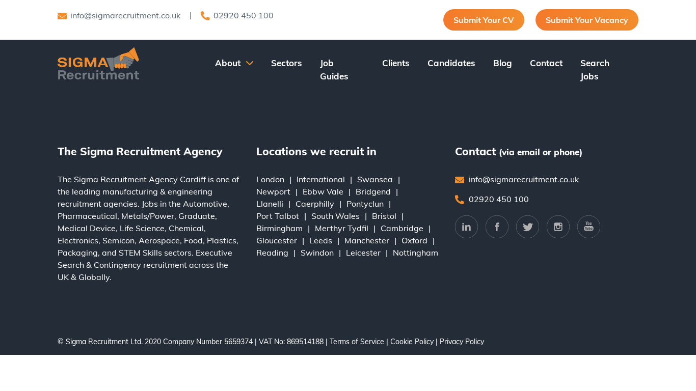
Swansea (375, 179)
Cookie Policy (412, 341)
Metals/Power (147, 216)
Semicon (118, 240)
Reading (272, 252)
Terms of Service (357, 341)
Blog (502, 63)
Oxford (414, 240)
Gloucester (276, 240)
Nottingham (415, 252)
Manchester (366, 240)
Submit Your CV (483, 20)
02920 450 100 (243, 15)
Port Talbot (277, 216)
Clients (396, 63)
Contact (546, 63)
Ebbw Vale (323, 191)
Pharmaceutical (87, 216)
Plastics (221, 240)
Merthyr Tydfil (341, 228)
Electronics (78, 240)
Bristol (384, 216)
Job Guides (334, 69)
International (321, 179)
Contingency (117, 265)
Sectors (286, 63)
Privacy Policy (462, 341)
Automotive (205, 204)
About (227, 63)
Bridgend (373, 191)
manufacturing (130, 191)
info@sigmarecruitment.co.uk (125, 15)
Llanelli (269, 204)
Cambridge (402, 228)
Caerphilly (315, 204)
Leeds (320, 240)
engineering (190, 191)
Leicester (363, 252)
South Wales (335, 216)
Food (193, 240)
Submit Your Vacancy (587, 20)
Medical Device (87, 228)
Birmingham (279, 228)
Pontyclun (365, 204)
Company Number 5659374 (208, 341)
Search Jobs (594, 69)
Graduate (196, 216)
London (270, 179)
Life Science (142, 228)
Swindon (317, 252)
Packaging (78, 252)
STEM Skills (140, 252)
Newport (273, 191)
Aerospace (159, 240)
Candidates (451, 63)
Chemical (186, 228)
